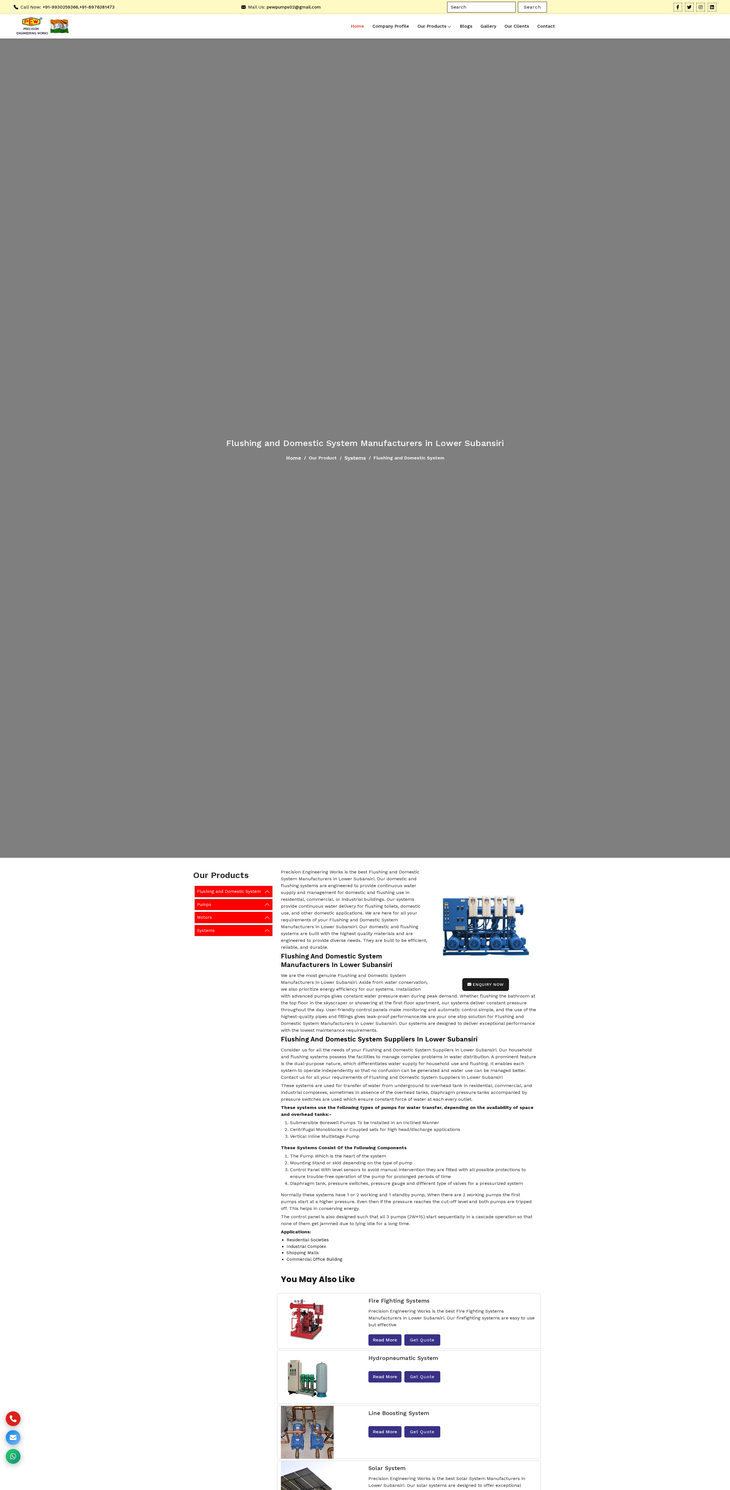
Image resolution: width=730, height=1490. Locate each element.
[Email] (13, 1437)
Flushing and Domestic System (229, 891)
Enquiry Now (488, 984)
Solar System (386, 1468)
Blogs (466, 26)
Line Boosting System (398, 1413)
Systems (355, 458)
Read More (385, 1340)
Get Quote (422, 1340)
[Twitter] (689, 7)
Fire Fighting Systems (398, 1300)
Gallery (488, 26)
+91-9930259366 (60, 7)
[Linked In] (712, 7)
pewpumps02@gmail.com (294, 7)
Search (532, 7)
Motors (204, 917)
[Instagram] (700, 7)
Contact (546, 26)
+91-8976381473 (97, 7)
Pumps (204, 904)
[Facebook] (678, 7)
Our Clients (516, 26)
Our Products (431, 26)
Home (357, 26)
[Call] (13, 1418)
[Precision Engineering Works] (31, 26)
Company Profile (390, 26)
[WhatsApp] (13, 1456)
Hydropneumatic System (403, 1358)
